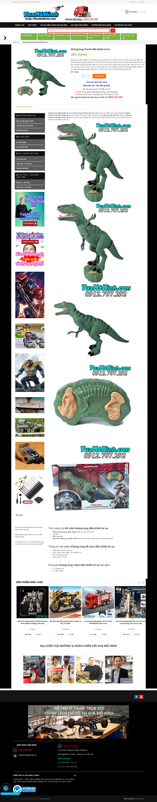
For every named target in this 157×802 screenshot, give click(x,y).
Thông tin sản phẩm (24, 107)
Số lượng (74, 72)
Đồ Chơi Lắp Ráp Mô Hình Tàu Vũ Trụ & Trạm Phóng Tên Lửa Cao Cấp (131, 622)
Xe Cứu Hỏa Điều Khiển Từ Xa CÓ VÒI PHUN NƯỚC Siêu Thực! (98, 622)
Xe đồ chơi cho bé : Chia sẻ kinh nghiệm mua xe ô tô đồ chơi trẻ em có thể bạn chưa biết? (29, 543)
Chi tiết (38, 634)
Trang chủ (16, 42)
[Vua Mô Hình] (62, 13)
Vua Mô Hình (139, 799)
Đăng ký (142, 2)
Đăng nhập (133, 2)
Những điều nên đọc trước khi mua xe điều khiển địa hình (28, 536)
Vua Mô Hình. (45, 799)
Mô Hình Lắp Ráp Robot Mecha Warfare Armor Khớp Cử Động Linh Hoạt (33, 622)
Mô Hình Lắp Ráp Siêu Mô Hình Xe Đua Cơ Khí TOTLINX (65, 622)
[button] (45, 776)
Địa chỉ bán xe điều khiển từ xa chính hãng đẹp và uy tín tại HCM (28, 528)
